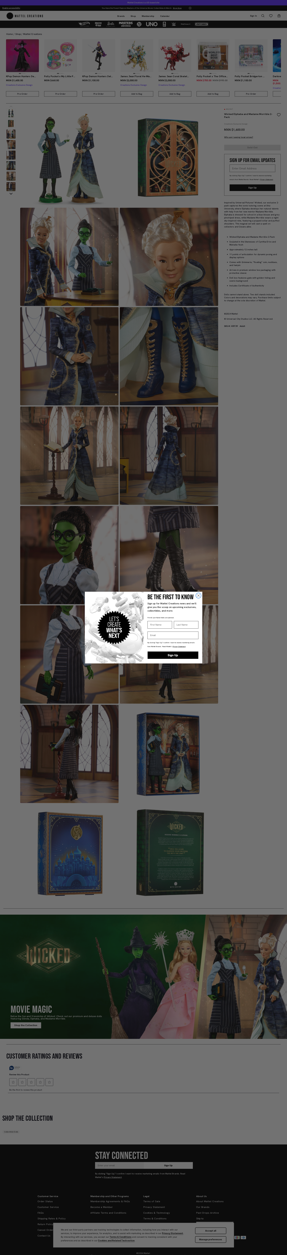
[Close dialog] (198, 595)
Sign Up (173, 655)
